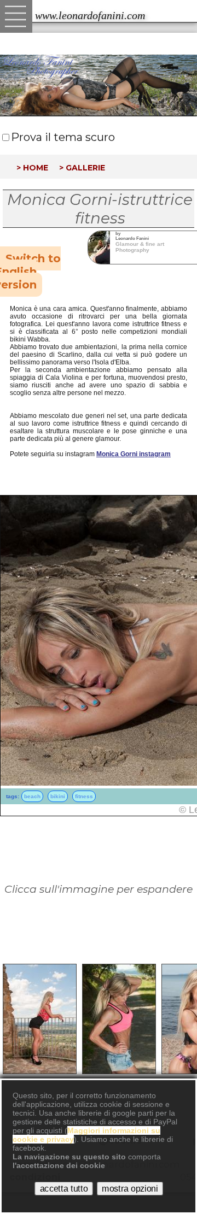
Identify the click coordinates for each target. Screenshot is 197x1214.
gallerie (85, 166)
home (35, 166)
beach (32, 796)
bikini (57, 796)
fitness (84, 796)
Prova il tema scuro (63, 137)
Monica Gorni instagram (133, 454)
